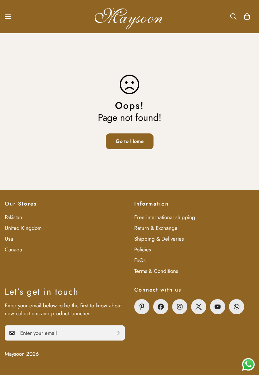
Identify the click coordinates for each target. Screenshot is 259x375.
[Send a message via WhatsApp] (248, 364)
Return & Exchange (156, 228)
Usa (9, 239)
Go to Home (130, 141)
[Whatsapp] (236, 306)
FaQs (140, 260)
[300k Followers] (160, 306)
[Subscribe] (118, 333)
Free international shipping (164, 217)
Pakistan (13, 217)
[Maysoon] (129, 16)
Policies (142, 249)
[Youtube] (217, 306)
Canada (13, 249)
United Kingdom (23, 228)
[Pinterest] (141, 306)
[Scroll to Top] (246, 340)
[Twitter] (198, 306)
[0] (247, 16)
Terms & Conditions (156, 271)
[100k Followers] (179, 306)
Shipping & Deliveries (159, 239)
